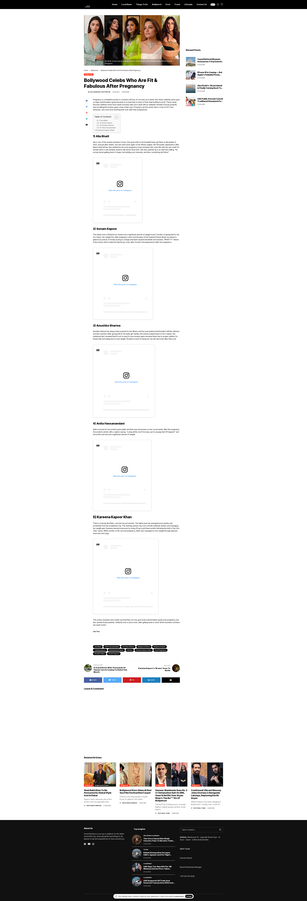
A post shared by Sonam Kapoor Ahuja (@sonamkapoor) (125, 312)
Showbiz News (99, 654)
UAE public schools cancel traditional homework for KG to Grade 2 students (210, 101)
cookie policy (179, 896)
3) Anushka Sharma (107, 125)
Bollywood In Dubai (102, 785)
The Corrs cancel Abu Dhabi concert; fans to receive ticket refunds (158, 840)
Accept (189, 896)
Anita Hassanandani (112, 647)
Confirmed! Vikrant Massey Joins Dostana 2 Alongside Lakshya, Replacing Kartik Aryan (206, 794)
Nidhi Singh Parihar (94, 805)
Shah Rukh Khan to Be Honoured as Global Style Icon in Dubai (97, 793)
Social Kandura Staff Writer (99, 92)
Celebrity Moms (100, 650)
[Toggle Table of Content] (115, 117)
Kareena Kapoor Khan (143, 650)
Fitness (129, 650)
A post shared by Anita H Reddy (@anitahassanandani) (124, 503)
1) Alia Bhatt (103, 120)
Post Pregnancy (160, 650)
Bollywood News (159, 647)
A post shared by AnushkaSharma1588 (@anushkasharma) (126, 410)
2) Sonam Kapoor (106, 123)
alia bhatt (97, 647)
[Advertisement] (204, 30)
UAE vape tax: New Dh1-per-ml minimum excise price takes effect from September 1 (157, 868)
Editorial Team (164, 813)
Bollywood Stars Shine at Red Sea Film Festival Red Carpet (135, 791)
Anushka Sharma (128, 647)
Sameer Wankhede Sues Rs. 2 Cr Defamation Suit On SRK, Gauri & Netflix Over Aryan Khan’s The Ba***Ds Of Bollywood (171, 795)
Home (86, 70)
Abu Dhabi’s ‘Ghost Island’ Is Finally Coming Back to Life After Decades (210, 87)
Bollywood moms (144, 647)
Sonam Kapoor (114, 654)
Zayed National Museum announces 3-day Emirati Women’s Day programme (209, 61)
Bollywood (94, 70)
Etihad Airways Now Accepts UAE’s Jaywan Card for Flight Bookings (156, 854)
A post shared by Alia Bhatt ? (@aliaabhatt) (119, 215)
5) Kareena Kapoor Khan (105, 130)
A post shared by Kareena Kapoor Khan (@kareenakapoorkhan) (128, 607)
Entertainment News (116, 650)
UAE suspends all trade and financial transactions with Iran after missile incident (158, 882)
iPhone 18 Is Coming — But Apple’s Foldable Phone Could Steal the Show (209, 74)
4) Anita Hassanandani (108, 128)
